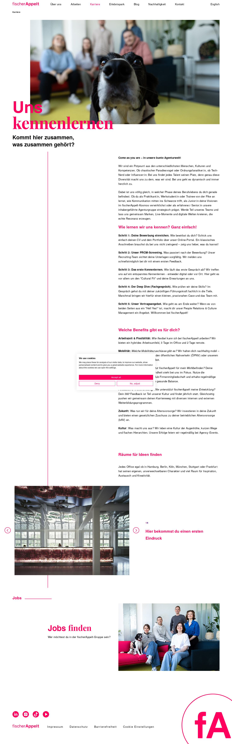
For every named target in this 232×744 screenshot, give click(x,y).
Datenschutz (79, 727)
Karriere (16, 12)
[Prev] (8, 530)
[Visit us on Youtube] (46, 714)
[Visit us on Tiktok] (36, 714)
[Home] (27, 4)
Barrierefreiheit (105, 727)
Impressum (55, 727)
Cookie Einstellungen (138, 727)
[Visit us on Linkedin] (15, 714)
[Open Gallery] (71, 530)
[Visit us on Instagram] (26, 714)
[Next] (135, 530)
